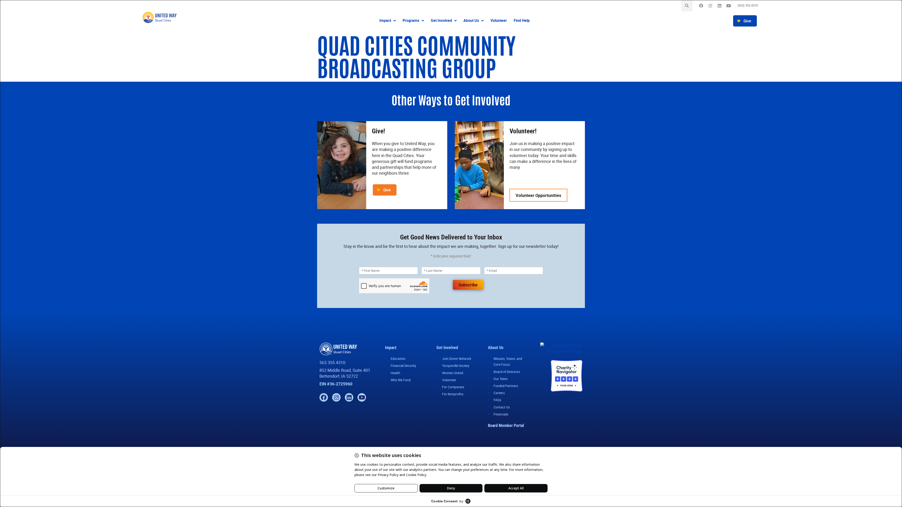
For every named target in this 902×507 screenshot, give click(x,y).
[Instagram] (710, 6)
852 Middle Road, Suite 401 (344, 370)
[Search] (686, 5)
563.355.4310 (332, 362)
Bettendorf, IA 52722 (338, 376)
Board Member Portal (506, 425)
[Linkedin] (719, 6)
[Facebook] (701, 6)
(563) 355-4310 (748, 5)
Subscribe (468, 285)
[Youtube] (729, 6)
